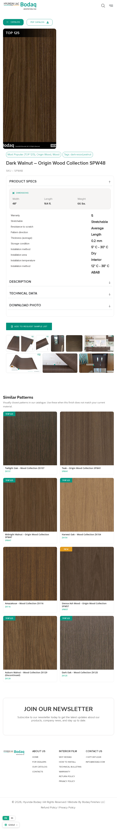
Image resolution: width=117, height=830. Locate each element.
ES (12, 818)
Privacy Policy (67, 807)
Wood (56, 154)
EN (5, 818)
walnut (87, 154)
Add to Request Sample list (30, 326)
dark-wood (77, 154)
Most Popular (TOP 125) (21, 154)
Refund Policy (49, 807)
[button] (111, 6)
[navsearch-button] (103, 6)
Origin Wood (44, 154)
